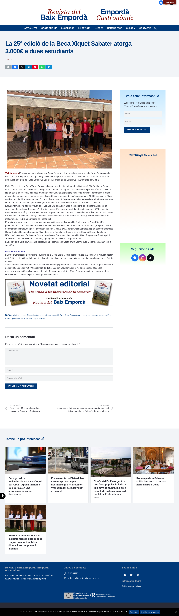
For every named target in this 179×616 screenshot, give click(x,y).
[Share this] (15, 67)
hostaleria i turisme (90, 315)
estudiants (46, 315)
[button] (38, 28)
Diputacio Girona (34, 315)
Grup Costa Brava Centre (70, 315)
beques (23, 315)
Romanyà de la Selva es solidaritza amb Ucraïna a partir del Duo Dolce (151, 481)
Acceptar (133, 612)
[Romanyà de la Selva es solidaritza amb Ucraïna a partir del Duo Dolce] (153, 449)
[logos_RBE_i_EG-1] (64, 15)
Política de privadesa (131, 586)
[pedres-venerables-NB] (59, 306)
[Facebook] (161, 2)
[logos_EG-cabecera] (115, 15)
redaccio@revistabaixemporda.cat (83, 578)
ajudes (16, 315)
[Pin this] (35, 67)
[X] (150, 257)
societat (29, 318)
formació (55, 315)
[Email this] (8, 67)
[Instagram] (142, 257)
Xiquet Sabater (39, 318)
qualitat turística (18, 318)
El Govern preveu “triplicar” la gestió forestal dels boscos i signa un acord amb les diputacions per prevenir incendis (25, 542)
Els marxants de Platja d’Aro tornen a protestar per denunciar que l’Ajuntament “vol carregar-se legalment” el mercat (67, 485)
